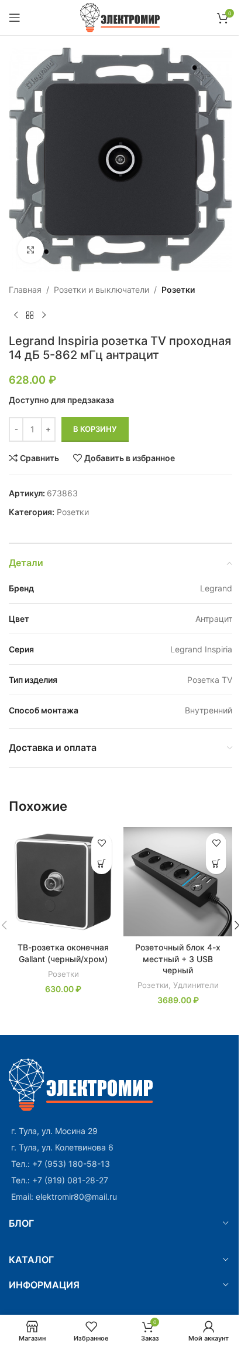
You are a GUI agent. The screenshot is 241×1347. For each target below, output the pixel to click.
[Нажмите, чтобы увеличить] (31, 249)
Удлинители (196, 985)
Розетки (178, 290)
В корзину (95, 429)
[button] (101, 864)
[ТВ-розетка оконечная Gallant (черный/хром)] (63, 881)
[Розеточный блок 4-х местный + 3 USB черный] (177, 881)
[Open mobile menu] (14, 17)
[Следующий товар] (44, 315)
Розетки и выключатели (101, 290)
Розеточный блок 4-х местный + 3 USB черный (178, 958)
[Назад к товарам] (30, 315)
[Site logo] (120, 17)
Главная (25, 290)
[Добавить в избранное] (101, 843)
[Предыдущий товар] (16, 315)
